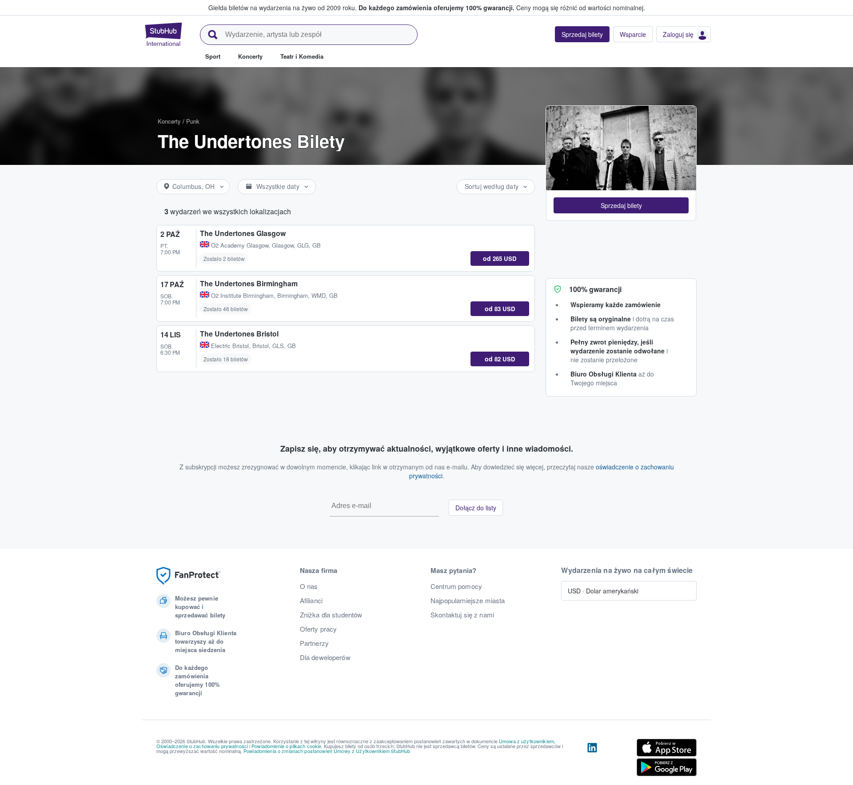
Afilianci (311, 600)
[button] (621, 205)
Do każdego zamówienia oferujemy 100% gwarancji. (436, 7)
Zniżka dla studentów (331, 614)
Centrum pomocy (456, 586)
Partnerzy (314, 643)
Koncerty (169, 121)
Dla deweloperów (325, 657)
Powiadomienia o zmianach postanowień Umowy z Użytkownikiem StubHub (326, 750)
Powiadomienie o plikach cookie (286, 745)
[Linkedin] (592, 759)
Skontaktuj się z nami (462, 614)
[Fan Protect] (188, 576)
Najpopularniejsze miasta (467, 600)
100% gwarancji (595, 289)
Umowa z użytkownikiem (526, 741)
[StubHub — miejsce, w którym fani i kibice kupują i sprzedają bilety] (163, 34)
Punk (192, 121)
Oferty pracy (318, 629)
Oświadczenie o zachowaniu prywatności (202, 745)
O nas (309, 586)
